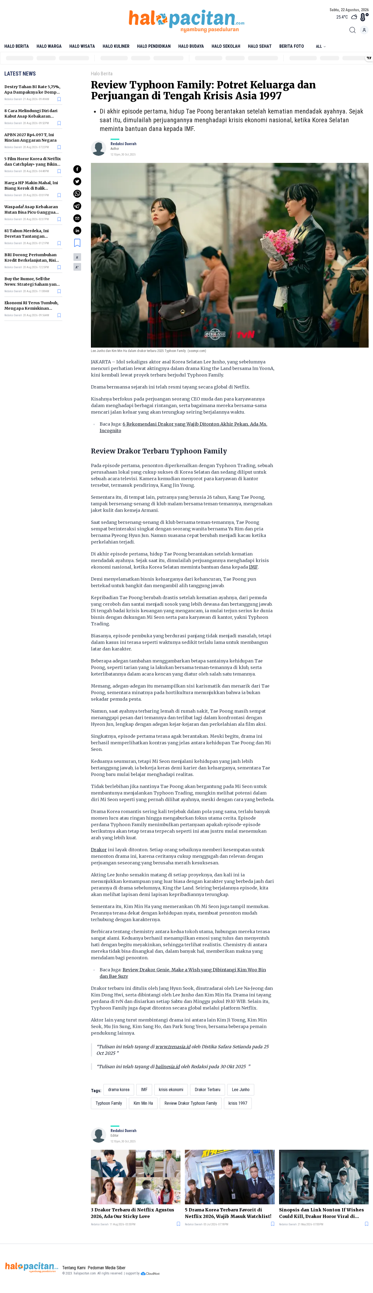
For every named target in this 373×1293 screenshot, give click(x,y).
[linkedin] (77, 230)
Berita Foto (291, 46)
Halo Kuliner (116, 46)
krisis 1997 (238, 1103)
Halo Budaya (191, 46)
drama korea (118, 1089)
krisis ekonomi (171, 1089)
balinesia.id (167, 1066)
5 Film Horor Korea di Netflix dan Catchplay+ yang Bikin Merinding (32, 164)
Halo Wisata (82, 46)
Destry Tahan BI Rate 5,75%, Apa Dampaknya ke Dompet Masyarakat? (32, 92)
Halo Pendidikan (154, 46)
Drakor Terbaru (207, 1089)
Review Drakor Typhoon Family (190, 1103)
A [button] (77, 257)
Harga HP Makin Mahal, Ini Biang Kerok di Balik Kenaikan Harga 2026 (31, 188)
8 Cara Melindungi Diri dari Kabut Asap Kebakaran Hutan (30, 116)
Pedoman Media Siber (107, 1267)
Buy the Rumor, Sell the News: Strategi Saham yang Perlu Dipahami (31, 284)
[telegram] (77, 206)
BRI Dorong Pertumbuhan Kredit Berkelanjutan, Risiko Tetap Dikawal (32, 260)
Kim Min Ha (143, 1103)
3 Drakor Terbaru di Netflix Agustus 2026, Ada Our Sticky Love (132, 1213)
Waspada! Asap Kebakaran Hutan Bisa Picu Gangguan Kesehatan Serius (31, 212)
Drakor (99, 849)
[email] (77, 218)
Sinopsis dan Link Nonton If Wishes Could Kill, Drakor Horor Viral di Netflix (321, 1213)
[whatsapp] (77, 194)
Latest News (20, 73)
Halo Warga (49, 46)
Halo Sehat (260, 46)
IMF (253, 567)
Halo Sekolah (226, 46)
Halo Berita (16, 46)
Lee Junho (241, 1089)
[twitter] (77, 181)
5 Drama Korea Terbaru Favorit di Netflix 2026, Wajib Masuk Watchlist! (228, 1213)
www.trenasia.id (172, 1046)
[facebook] (77, 169)
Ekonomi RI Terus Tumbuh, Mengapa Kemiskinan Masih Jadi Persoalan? (31, 308)
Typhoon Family (109, 1103)
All (319, 46)
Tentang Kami (73, 1267)
